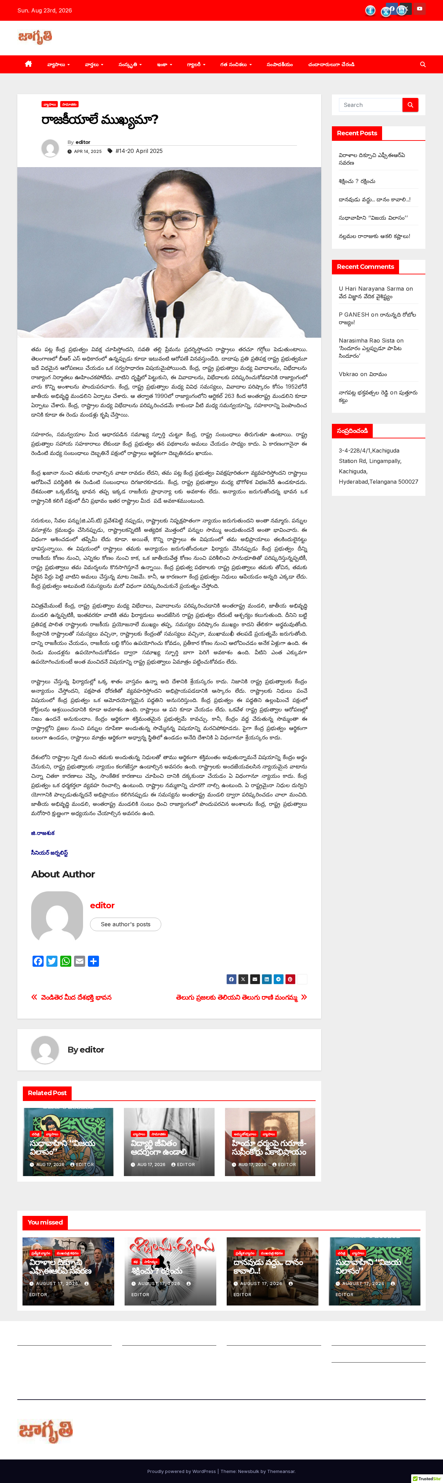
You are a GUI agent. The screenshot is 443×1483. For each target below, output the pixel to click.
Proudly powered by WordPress (182, 1471)
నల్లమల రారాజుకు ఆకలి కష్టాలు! (374, 236)
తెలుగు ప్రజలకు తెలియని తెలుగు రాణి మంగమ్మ (236, 997)
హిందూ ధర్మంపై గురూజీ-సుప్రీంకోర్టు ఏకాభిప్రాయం (269, 1147)
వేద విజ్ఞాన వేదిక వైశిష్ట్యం (366, 296)
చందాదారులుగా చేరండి (331, 64)
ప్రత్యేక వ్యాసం (40, 1253)
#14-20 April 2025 (139, 150)
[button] (423, 64)
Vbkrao (349, 374)
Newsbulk (248, 1471)
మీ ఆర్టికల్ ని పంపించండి (149, 1338)
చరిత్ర (35, 1134)
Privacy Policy (351, 1372)
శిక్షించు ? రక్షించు (357, 181)
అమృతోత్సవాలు (245, 1134)
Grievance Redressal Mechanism (375, 1338)
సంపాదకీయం (280, 64)
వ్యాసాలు (57, 64)
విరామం (378, 374)
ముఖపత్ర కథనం (68, 1253)
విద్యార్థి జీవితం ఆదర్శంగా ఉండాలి (159, 1147)
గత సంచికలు (234, 64)
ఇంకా (163, 64)
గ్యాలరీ (194, 64)
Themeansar (281, 1471)
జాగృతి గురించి (33, 1338)
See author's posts (126, 924)
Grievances (347, 1355)
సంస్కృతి (129, 64)
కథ (136, 1261)
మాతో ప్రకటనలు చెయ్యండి (151, 1355)
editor (82, 142)
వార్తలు (92, 64)
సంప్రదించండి (31, 1355)
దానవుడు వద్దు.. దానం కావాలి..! (375, 199)
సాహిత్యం (150, 1261)
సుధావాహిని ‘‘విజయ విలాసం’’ (62, 1147)
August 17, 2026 (58, 1283)
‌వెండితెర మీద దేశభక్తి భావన (76, 997)
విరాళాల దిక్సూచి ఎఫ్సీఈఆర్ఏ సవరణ (60, 1266)
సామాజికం (69, 104)
